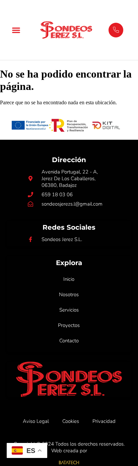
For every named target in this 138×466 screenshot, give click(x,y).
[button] (16, 30)
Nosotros (69, 294)
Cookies (70, 421)
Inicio (68, 279)
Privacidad (104, 421)
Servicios (69, 310)
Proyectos (69, 325)
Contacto (69, 340)
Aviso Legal (36, 421)
